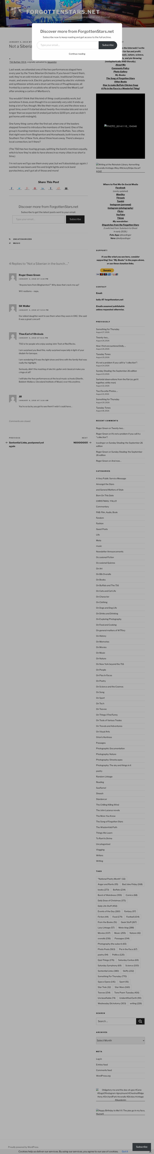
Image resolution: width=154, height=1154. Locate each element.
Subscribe (108, 45)
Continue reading (77, 53)
